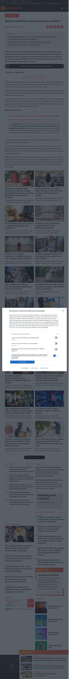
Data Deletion (25, 368)
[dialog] (34, 339)
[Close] (63, 311)
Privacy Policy (44, 368)
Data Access (34, 368)
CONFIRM (22, 362)
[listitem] (34, 334)
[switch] (55, 338)
